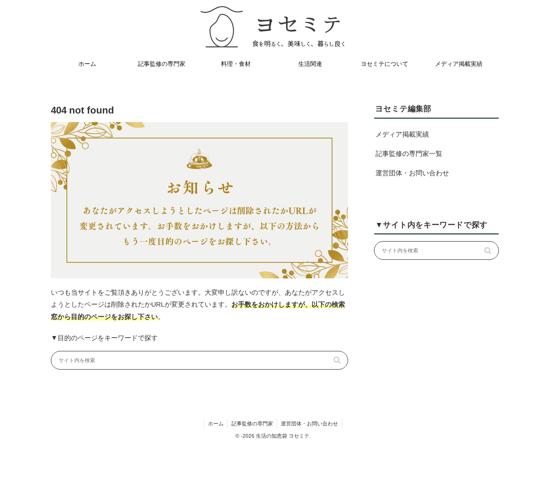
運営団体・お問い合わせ (412, 173)
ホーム (216, 424)
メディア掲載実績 (402, 134)
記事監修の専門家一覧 (409, 153)
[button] (337, 360)
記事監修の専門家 (252, 424)
